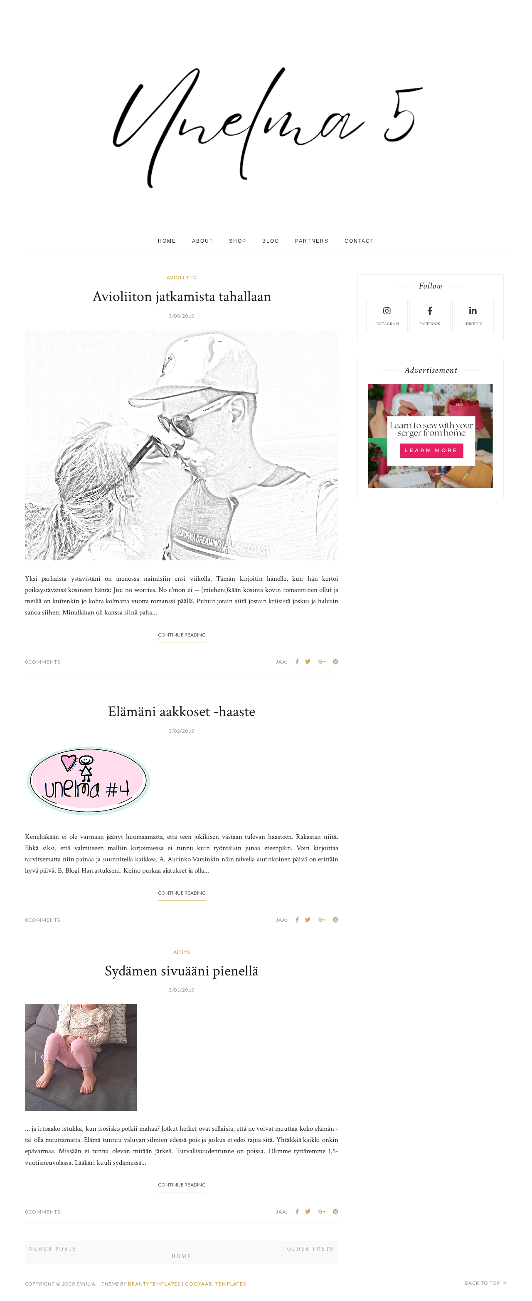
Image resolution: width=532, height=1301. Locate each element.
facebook (430, 324)
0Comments (42, 662)
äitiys (181, 952)
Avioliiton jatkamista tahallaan (181, 296)
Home (167, 241)
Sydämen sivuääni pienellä (182, 971)
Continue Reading (182, 635)
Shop (237, 241)
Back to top (483, 1283)
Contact (359, 241)
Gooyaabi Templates (215, 1284)
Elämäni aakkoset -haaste (181, 711)
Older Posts (310, 1249)
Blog (270, 241)
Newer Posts (53, 1249)
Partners (312, 241)
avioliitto (182, 277)
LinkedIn (473, 324)
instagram (387, 324)
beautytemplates (154, 1284)
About (202, 241)
